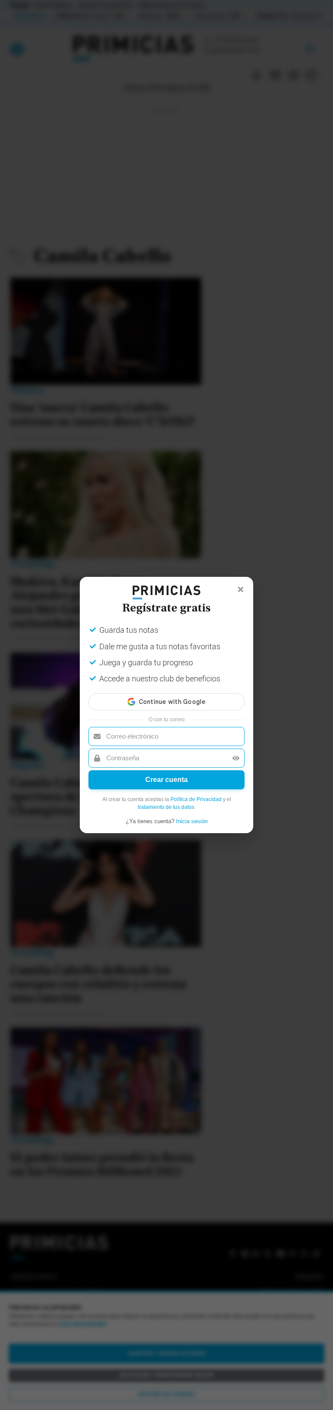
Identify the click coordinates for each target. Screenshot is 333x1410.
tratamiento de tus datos (166, 807)
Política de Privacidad (196, 799)
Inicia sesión (192, 821)
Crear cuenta (166, 779)
